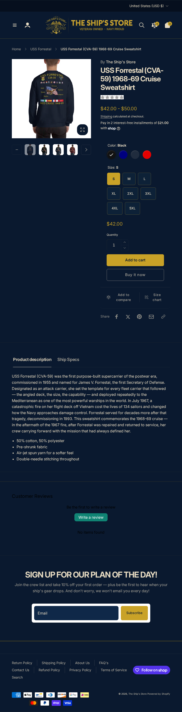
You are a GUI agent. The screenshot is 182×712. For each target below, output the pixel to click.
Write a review (91, 517)
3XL (148, 193)
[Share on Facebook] (116, 316)
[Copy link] (163, 316)
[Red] (147, 154)
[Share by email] (151, 317)
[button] (14, 25)
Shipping (106, 116)
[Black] (111, 154)
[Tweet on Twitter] (128, 316)
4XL (115, 208)
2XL (130, 193)
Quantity (112, 234)
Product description (32, 359)
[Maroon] (135, 154)
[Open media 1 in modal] (51, 98)
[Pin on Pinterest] (139, 316)
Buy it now (135, 274)
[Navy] (123, 154)
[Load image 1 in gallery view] (30, 149)
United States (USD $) (146, 6)
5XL (132, 208)
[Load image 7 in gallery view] (72, 149)
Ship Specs (68, 359)
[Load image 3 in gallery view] (44, 149)
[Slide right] (86, 150)
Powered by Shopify (158, 693)
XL (114, 193)
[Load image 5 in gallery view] (58, 149)
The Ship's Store (118, 62)
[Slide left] (17, 150)
